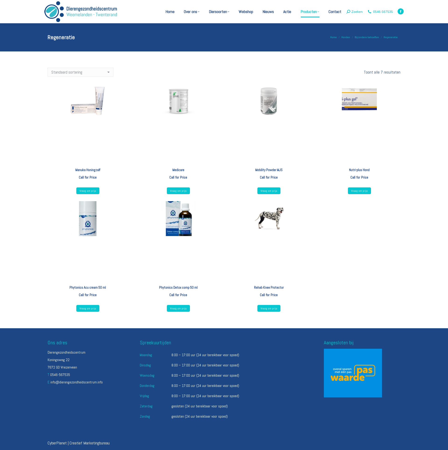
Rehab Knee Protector (269, 287)
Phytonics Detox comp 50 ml (178, 287)
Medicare (178, 170)
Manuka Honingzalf (87, 170)
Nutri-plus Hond (359, 170)
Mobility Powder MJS (269, 170)
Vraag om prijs (88, 191)
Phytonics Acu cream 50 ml (88, 287)
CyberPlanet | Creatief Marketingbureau (79, 443)
